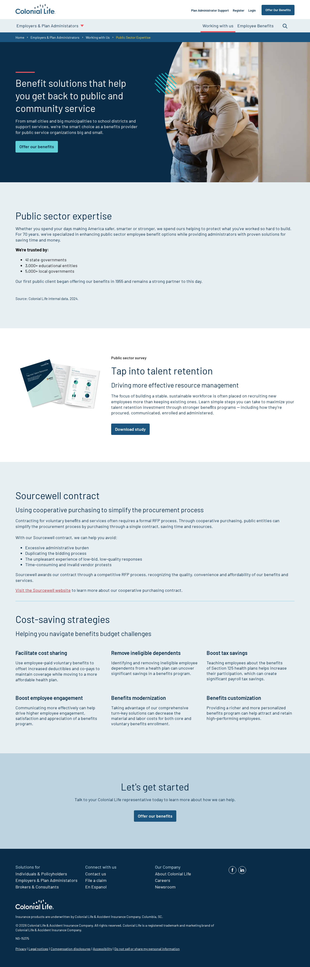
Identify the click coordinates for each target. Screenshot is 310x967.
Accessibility (102, 949)
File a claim (96, 880)
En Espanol (96, 886)
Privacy (21, 949)
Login (252, 10)
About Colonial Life (173, 873)
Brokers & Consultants (37, 886)
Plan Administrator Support (210, 10)
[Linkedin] (242, 870)
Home (20, 37)
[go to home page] (35, 9)
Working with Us (98, 37)
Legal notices (38, 949)
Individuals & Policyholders (41, 873)
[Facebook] (232, 870)
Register (238, 10)
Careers (162, 880)
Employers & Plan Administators (47, 880)
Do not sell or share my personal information (147, 949)
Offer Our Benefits (278, 10)
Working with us (217, 25)
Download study (130, 429)
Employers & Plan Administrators (55, 37)
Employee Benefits (255, 25)
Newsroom (165, 886)
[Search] (285, 25)
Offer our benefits (36, 146)
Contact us (95, 873)
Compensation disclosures (71, 949)
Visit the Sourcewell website (43, 590)
